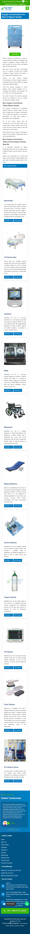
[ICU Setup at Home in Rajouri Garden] (15, 750)
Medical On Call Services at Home (11, 870)
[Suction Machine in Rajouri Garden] (15, 526)
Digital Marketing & (10, 925)
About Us (3, 842)
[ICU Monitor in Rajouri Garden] (15, 635)
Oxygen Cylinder (10, 597)
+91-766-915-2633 (16, 911)
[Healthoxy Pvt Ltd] (7, 8)
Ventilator (8, 314)
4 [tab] (17, 829)
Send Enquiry (17, 220)
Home (2, 839)
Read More (8, 220)
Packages (4, 847)
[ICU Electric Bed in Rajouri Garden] (15, 240)
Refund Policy (5, 858)
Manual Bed (8, 201)
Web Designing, (24, 923)
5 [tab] (19, 829)
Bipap (6, 371)
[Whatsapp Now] (27, 904)
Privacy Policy (5, 860)
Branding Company (19, 925)
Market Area (4, 855)
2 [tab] (12, 829)
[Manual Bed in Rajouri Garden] (15, 184)
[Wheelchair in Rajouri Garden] (15, 410)
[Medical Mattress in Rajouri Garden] (15, 467)
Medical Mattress (10, 484)
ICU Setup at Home (11, 767)
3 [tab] (14, 829)
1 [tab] (9, 829)
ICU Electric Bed (10, 257)
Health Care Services (7, 873)
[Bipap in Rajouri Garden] (15, 354)
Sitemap (3, 852)
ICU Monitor (8, 652)
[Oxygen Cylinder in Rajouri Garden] (15, 580)
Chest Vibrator (9, 705)
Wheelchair (8, 427)
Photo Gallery (5, 845)
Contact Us (4, 850)
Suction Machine (10, 543)
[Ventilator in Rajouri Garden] (15, 297)
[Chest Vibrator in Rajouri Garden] (15, 688)
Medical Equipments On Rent (9, 875)
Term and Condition (6, 863)
